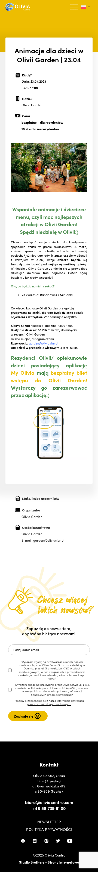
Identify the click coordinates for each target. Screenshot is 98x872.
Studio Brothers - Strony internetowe (49, 862)
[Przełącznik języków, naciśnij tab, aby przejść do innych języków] (85, 7)
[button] (74, 7)
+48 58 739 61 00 (49, 808)
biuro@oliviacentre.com (49, 802)
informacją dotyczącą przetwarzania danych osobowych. (55, 702)
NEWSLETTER (49, 821)
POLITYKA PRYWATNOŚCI (49, 829)
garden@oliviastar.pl (43, 343)
